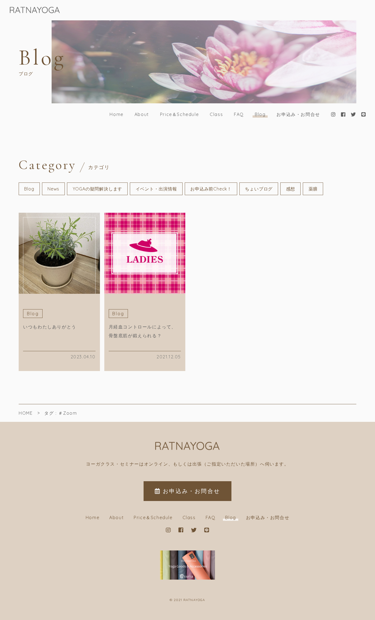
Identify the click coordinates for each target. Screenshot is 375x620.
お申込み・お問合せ (298, 114)
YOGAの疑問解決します (97, 189)
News (53, 189)
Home (116, 114)
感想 (290, 189)
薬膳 (313, 189)
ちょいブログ (259, 189)
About (142, 114)
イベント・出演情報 (156, 189)
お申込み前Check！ (211, 189)
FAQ (239, 114)
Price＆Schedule (179, 114)
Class (216, 114)
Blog (260, 114)
